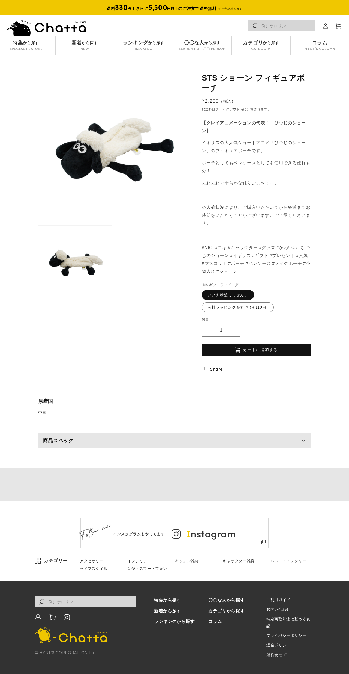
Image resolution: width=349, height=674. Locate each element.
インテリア (137, 561)
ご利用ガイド (278, 600)
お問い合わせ (278, 609)
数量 (205, 319)
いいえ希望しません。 (227, 295)
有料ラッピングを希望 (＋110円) (237, 307)
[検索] (254, 25)
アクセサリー (92, 561)
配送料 (207, 109)
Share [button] (216, 369)
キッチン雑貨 (187, 561)
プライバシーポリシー (286, 635)
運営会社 (274, 654)
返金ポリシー (278, 645)
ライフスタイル (93, 568)
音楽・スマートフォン (147, 568)
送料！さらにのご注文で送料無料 (174, 7)
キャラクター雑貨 (239, 561)
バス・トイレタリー (288, 561)
